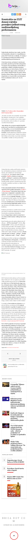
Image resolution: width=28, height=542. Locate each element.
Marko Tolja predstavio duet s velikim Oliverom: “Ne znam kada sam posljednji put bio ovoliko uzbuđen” (18, 446)
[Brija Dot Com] (14, 6)
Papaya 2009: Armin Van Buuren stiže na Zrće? (15, 477)
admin (11, 32)
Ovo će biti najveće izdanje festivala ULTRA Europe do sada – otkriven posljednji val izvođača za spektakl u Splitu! (18, 431)
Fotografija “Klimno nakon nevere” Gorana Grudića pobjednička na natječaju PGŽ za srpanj (17, 388)
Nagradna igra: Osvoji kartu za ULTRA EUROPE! (15, 461)
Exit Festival (9, 347)
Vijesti (12, 439)
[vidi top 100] (14, 490)
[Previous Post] (8, 354)
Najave (9, 466)
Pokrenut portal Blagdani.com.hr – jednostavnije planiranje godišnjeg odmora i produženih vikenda (18, 403)
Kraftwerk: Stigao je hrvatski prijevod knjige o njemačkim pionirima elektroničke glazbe (17, 416)
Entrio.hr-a (4, 321)
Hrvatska (17, 32)
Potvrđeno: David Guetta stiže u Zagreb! (15, 469)
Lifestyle (13, 396)
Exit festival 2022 (15, 347)
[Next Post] (20, 354)
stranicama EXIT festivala (17, 321)
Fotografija (14, 382)
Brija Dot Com (14, 520)
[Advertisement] (14, 95)
